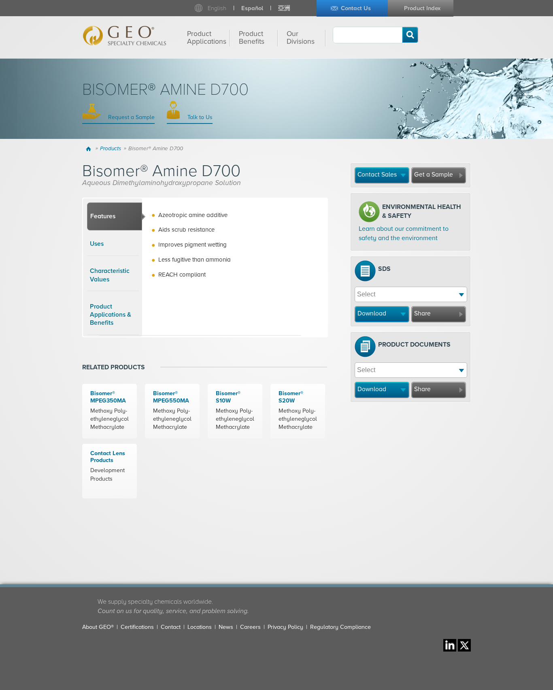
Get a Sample (433, 174)
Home (89, 148)
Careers (250, 627)
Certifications (137, 627)
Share (422, 313)
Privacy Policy (285, 627)
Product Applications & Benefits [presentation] (110, 315)
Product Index (422, 8)
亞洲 (284, 8)
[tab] (114, 216)
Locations (199, 627)
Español (252, 8)
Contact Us (356, 8)
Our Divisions (301, 38)
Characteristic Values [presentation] (110, 275)
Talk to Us (199, 117)
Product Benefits (251, 38)
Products (110, 148)
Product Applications (206, 38)
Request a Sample (130, 117)
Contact (171, 627)
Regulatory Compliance (340, 627)
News (226, 627)
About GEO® (98, 627)
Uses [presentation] (97, 243)
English (217, 8)
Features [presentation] (102, 216)
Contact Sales (377, 174)
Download (371, 313)
